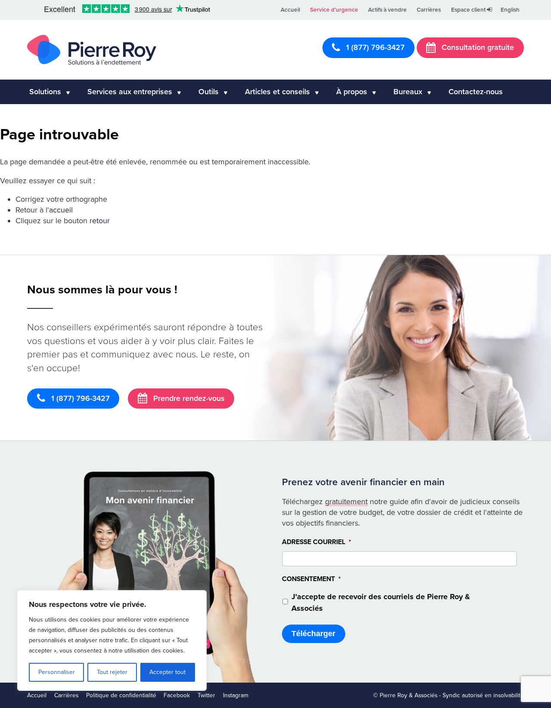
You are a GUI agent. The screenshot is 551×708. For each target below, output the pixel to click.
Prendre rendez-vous (188, 398)
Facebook (177, 695)
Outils (208, 91)
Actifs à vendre (387, 9)
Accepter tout (167, 672)
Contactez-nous (476, 91)
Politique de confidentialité (121, 695)
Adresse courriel (316, 542)
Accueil (290, 9)
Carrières (429, 9)
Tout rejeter (112, 672)
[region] (112, 640)
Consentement (311, 579)
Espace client (469, 9)
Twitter (206, 695)
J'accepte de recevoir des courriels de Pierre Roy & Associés (380, 602)
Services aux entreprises (129, 91)
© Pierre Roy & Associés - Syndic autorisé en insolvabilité (448, 695)
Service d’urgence (334, 9)
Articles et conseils (277, 91)
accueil (61, 210)
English (510, 9)
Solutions (45, 91)
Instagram (235, 695)
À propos (351, 91)
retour (100, 220)
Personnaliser (56, 672)
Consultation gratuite (477, 47)
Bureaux (407, 91)
